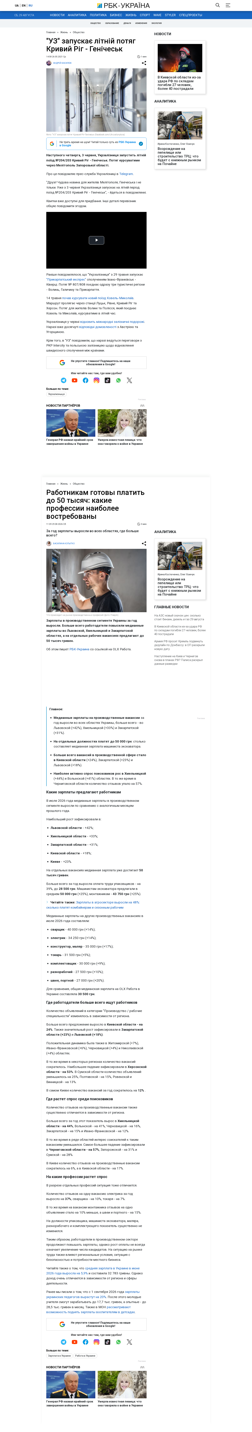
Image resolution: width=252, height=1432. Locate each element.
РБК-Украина (79, 649)
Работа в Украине (85, 1355)
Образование (112, 23)
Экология (157, 23)
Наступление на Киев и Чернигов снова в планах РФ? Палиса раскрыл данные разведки (178, 659)
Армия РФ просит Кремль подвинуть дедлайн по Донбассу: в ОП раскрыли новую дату (179, 644)
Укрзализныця (56, 394)
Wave (157, 15)
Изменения (141, 23)
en (24, 5)
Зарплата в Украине (59, 1355)
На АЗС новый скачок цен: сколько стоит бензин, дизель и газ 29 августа (179, 617)
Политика (98, 15)
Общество (95, 23)
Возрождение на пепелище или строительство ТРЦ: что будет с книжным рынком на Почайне (179, 156)
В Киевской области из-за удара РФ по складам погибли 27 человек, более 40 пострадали (179, 82)
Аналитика (77, 15)
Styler (170, 15)
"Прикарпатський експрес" (66, 279)
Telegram (126, 174)
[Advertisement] (96, 679)
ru (30, 5)
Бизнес (116, 15)
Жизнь (130, 15)
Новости (57, 15)
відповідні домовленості (97, 327)
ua (17, 5)
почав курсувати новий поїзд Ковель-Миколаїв (98, 298)
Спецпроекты (190, 15)
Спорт (145, 15)
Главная (50, 32)
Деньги (127, 23)
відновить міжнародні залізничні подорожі (112, 322)
